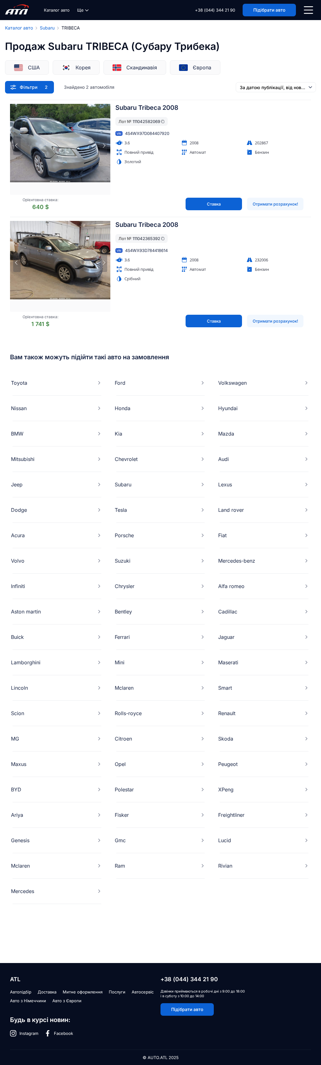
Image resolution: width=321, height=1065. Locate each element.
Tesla (121, 510)
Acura (18, 535)
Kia (118, 434)
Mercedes (22, 891)
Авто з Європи (67, 1000)
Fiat (222, 535)
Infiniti (18, 586)
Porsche (124, 535)
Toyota (19, 383)
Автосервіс (143, 991)
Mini (119, 662)
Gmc (120, 840)
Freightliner (231, 815)
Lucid (224, 840)
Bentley (123, 611)
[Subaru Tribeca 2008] (60, 149)
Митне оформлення (83, 991)
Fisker (122, 815)
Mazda (226, 434)
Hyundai (228, 408)
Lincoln (19, 688)
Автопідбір (20, 991)
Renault (226, 713)
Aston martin (26, 611)
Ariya (17, 815)
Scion (17, 713)
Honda (122, 408)
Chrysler (124, 586)
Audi (223, 459)
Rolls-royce (128, 713)
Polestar (124, 789)
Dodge (19, 510)
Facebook (63, 1033)
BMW (17, 434)
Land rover (231, 510)
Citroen (123, 739)
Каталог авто (57, 10)
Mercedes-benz (236, 561)
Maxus (18, 764)
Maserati (228, 662)
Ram (120, 866)
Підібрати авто (187, 1009)
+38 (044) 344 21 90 (215, 10)
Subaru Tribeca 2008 (146, 107)
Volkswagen (232, 383)
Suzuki (122, 561)
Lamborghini (25, 662)
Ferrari (122, 637)
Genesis (20, 840)
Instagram (28, 1033)
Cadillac (227, 611)
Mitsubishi (22, 459)
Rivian (225, 866)
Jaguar (226, 637)
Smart (225, 688)
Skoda (225, 739)
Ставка (214, 203)
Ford (120, 383)
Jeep (17, 484)
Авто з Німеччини (28, 1000)
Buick (17, 637)
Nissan (19, 408)
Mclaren (124, 688)
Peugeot (228, 764)
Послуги (117, 991)
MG (15, 739)
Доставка (47, 991)
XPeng (226, 789)
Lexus (225, 484)
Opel (120, 764)
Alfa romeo (231, 586)
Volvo (17, 561)
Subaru (47, 27)
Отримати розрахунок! (275, 203)
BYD (16, 789)
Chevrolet (126, 459)
